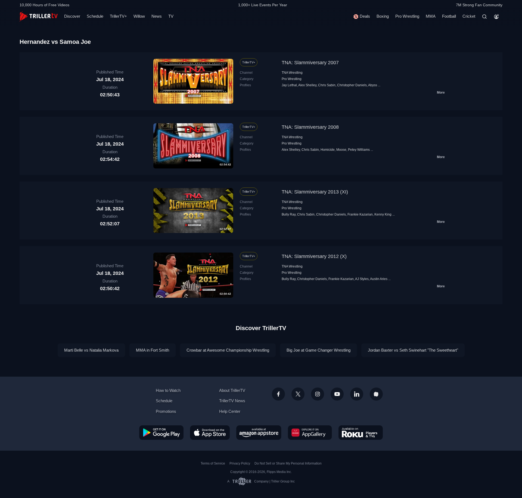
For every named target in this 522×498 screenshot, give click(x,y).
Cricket (468, 16)
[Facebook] (278, 394)
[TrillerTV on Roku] (360, 432)
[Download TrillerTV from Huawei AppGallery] (310, 432)
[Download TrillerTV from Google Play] (161, 432)
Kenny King (382, 214)
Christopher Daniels (352, 85)
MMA (431, 16)
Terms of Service (213, 463)
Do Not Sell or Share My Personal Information (288, 463)
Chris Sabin (326, 85)
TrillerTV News (232, 400)
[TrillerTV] (39, 16)
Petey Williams (359, 150)
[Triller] (376, 394)
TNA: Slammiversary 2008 (310, 127)
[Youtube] (337, 394)
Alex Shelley (307, 85)
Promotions (166, 411)
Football (449, 16)
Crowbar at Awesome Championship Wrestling (228, 350)
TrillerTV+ (118, 16)
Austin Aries (378, 279)
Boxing (383, 16)
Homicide (328, 150)
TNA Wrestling (292, 73)
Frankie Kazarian (360, 214)
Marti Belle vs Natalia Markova (91, 350)
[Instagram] (317, 394)
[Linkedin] (356, 394)
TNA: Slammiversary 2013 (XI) (315, 192)
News (156, 16)
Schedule (95, 16)
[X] (297, 394)
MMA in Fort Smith (152, 350)
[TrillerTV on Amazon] (258, 432)
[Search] (484, 17)
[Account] (496, 17)
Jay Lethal (289, 85)
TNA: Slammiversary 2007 (310, 62)
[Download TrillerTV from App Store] (210, 432)
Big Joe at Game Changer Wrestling (318, 350)
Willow (139, 16)
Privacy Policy (239, 463)
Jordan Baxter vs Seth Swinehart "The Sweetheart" (413, 350)
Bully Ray (289, 214)
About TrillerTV (232, 390)
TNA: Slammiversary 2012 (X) (314, 256)
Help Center (229, 411)
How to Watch (168, 390)
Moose (341, 150)
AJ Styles (362, 279)
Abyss (372, 85)
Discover (72, 16)
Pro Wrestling (407, 16)
